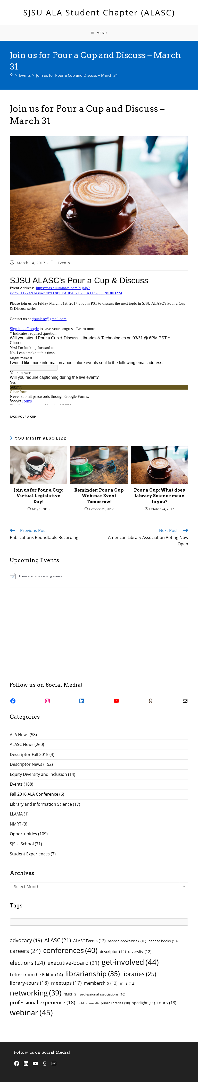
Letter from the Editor (36, 974)
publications (88, 1003)
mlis (127, 983)
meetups (66, 983)
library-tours (29, 982)
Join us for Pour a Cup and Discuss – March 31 (77, 75)
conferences (70, 950)
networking (35, 993)
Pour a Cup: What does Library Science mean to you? (159, 496)
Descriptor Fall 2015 (29, 754)
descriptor (113, 951)
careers (25, 951)
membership (101, 983)
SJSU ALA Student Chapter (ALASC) (99, 12)
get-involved (130, 962)
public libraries (115, 1003)
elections (27, 963)
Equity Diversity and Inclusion (38, 774)
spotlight (143, 1002)
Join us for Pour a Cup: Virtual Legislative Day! (38, 496)
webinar (31, 1012)
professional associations (102, 994)
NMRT (15, 824)
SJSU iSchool (22, 844)
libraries (139, 974)
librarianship (92, 973)
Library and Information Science (41, 804)
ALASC (57, 940)
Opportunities (23, 834)
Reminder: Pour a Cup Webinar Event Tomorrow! (99, 496)
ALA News (19, 734)
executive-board (73, 962)
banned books (163, 941)
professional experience (42, 1002)
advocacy (26, 940)
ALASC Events (89, 940)
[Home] (12, 75)
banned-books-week (127, 941)
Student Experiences (30, 854)
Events (64, 262)
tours (166, 1003)
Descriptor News (26, 764)
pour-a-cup (27, 416)
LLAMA (16, 814)
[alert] (99, 576)
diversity (139, 951)
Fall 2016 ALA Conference (34, 794)
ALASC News (22, 744)
